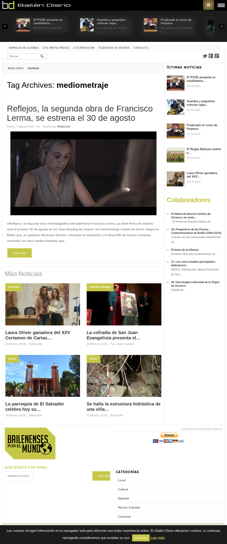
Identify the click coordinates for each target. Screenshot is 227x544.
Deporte (123, 498)
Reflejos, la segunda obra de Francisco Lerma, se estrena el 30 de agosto (80, 113)
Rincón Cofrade (100, 287)
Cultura (13, 287)
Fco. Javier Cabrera (122, 344)
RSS (208, 5)
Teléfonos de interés (114, 48)
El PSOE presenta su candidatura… (201, 79)
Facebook (211, 55)
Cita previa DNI (84, 48)
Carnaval (124, 516)
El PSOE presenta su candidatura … (47, 21)
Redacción (63, 126)
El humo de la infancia (185, 249)
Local (12, 358)
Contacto (140, 48)
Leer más (19, 253)
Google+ (217, 55)
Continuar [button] (141, 538)
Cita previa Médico (56, 48)
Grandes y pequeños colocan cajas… (111, 21)
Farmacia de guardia (24, 48)
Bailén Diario (15, 68)
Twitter (205, 55)
